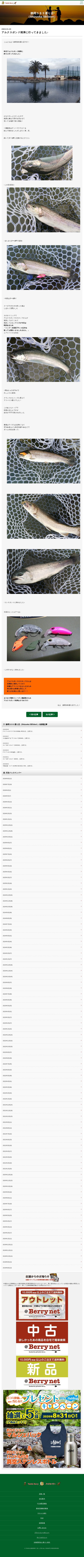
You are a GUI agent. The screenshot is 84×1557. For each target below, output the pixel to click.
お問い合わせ (42, 1528)
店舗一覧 (42, 1494)
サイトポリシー (42, 1537)
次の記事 (49, 714)
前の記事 (34, 714)
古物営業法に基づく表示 (42, 1542)
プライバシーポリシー (42, 1532)
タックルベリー (11, 2)
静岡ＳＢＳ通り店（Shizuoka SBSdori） (42, 15)
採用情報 (42, 1523)
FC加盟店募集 (42, 1503)
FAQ (42, 1518)
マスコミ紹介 (42, 1513)
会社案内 (42, 1499)
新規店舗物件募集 (42, 1508)
